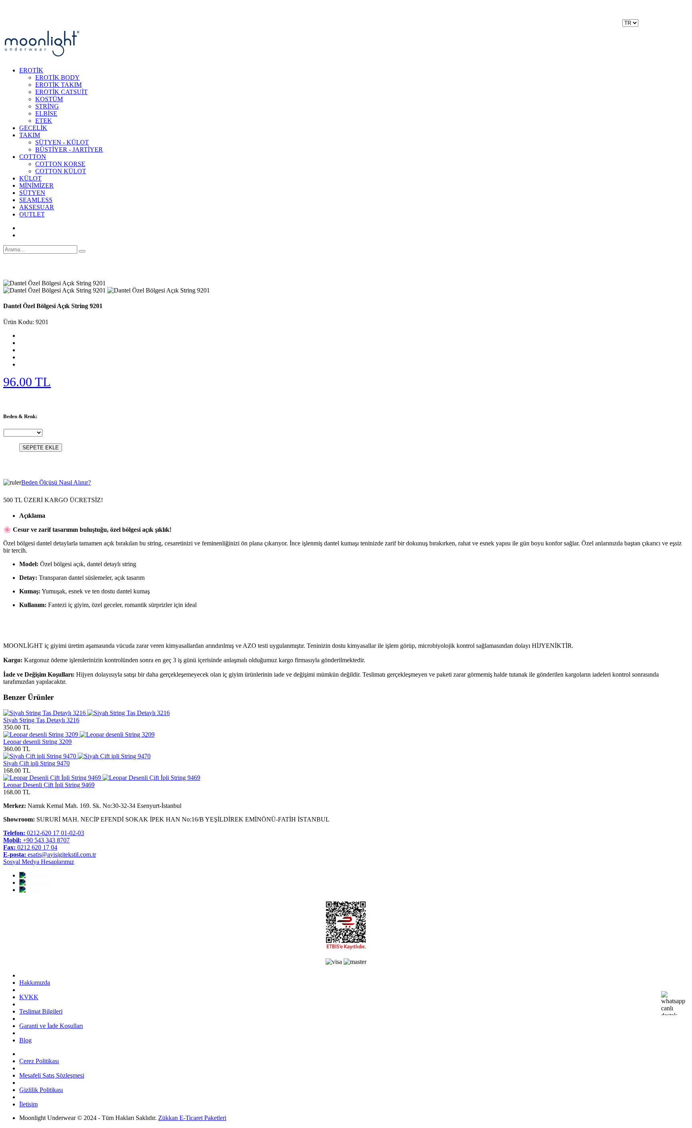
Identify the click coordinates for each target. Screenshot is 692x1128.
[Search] (82, 251)
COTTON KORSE (60, 163)
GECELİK (33, 127)
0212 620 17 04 (30, 847)
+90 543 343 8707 (36, 840)
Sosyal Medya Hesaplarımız (38, 861)
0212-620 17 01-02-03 (43, 832)
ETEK (43, 120)
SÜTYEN (32, 192)
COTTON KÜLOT (60, 171)
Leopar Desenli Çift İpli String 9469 (49, 784)
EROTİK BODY (57, 77)
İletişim (28, 1104)
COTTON (32, 156)
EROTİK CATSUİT (61, 91)
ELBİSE (46, 113)
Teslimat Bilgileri (40, 1011)
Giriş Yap (677, 27)
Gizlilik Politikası (41, 1089)
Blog (25, 1040)
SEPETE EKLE (40, 448)
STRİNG (47, 106)
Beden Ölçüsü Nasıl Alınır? (56, 482)
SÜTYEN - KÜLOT (62, 142)
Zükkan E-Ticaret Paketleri (192, 1117)
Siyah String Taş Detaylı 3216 (41, 720)
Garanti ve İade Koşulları (51, 1025)
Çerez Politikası (39, 1061)
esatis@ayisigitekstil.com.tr (49, 854)
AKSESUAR (36, 207)
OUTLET (32, 214)
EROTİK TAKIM (58, 84)
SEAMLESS (35, 199)
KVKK (28, 997)
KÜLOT (30, 178)
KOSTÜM (49, 99)
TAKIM (29, 135)
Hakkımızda (34, 982)
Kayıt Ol (650, 27)
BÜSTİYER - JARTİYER (69, 149)
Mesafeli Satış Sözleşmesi (51, 1075)
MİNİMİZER (36, 185)
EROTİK (31, 70)
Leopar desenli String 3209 (37, 741)
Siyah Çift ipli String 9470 (36, 763)
